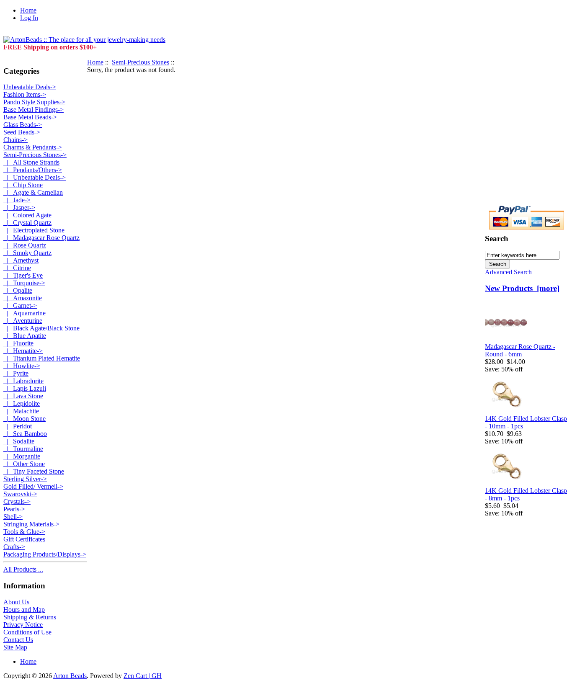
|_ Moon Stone (24, 418)
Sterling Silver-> (25, 478)
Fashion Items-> (24, 94)
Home (28, 10)
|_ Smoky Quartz (27, 252)
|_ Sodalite (18, 441)
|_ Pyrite (15, 373)
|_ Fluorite (18, 343)
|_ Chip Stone (23, 184)
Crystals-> (17, 501)
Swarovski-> (20, 493)
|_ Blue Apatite (24, 335)
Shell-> (13, 516)
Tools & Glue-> (24, 531)
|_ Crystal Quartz (27, 222)
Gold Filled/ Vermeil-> (33, 486)
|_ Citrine (17, 267)
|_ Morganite (21, 456)
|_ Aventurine (22, 320)
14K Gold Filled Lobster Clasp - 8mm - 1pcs (526, 494)
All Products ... (23, 569)
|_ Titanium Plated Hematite (41, 358)
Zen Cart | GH (143, 675)
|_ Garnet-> (20, 305)
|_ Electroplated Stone (33, 230)
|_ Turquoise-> (24, 282)
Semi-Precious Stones (140, 62)
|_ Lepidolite (21, 403)
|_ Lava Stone (23, 395)
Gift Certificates (24, 539)
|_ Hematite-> (23, 350)
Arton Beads (70, 675)
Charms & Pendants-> (32, 147)
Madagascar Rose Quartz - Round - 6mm (520, 350)
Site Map (15, 647)
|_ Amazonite (22, 298)
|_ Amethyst (21, 260)
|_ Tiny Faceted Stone (33, 471)
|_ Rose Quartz (24, 245)
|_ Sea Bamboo (25, 433)
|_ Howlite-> (21, 365)
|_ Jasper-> (19, 207)
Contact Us (18, 639)
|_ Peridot (17, 426)
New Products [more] (522, 288)
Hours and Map (24, 609)
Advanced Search (508, 272)
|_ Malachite (21, 411)
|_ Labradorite (23, 380)
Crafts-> (14, 546)
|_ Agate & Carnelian (33, 192)
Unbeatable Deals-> (29, 86)
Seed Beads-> (21, 132)
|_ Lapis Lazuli (24, 388)
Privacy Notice (23, 624)
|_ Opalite (17, 290)
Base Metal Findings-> (33, 109)
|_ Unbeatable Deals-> (34, 177)
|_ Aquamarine (24, 313)
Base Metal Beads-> (30, 117)
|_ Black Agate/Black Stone (41, 328)
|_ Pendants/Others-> (32, 169)
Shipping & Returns (29, 617)
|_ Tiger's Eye (23, 275)
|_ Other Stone (24, 463)
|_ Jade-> (17, 200)
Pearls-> (14, 509)
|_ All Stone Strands (31, 162)
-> (35, 154)
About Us (16, 602)
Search (496, 238)
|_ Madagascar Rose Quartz (41, 237)
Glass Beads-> (22, 124)
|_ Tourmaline (23, 448)
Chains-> (15, 139)
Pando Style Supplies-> (34, 102)
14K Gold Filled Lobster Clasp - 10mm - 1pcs (526, 422)
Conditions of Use (27, 632)
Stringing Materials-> (31, 524)
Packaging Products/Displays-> (44, 554)
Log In (29, 17)
